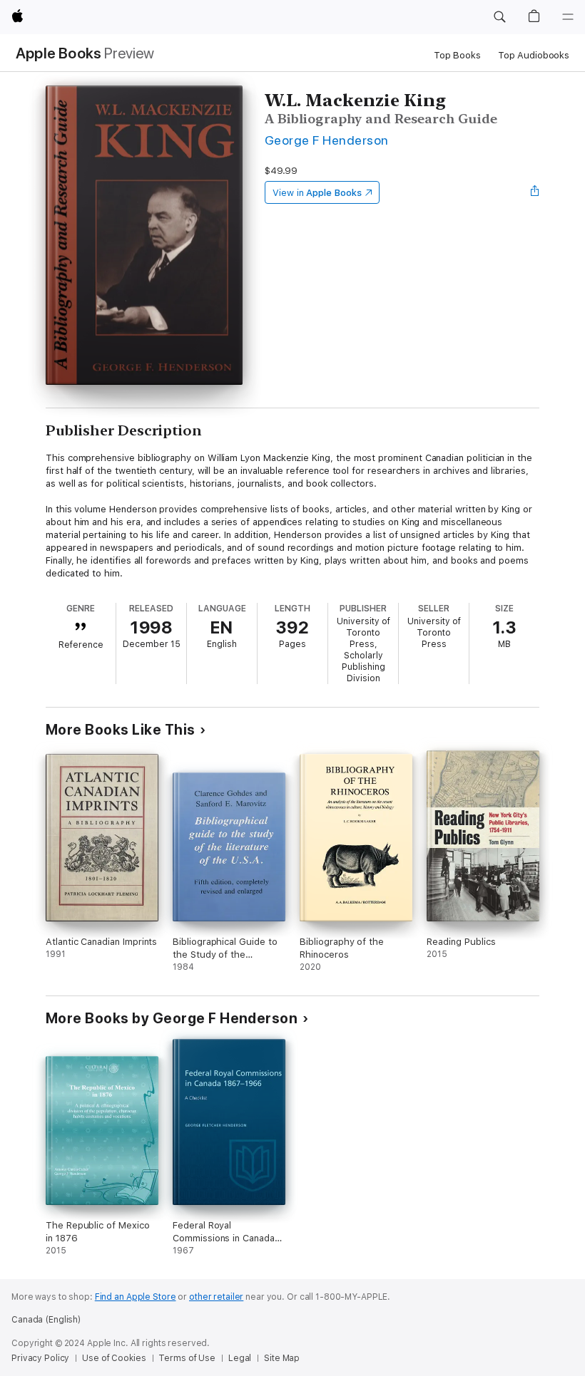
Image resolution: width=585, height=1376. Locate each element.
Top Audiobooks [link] (533, 55)
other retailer (216, 1297)
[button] (499, 17)
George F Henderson (327, 140)
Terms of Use (186, 1358)
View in (317, 192)
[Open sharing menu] (535, 192)
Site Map (282, 1358)
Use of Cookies (114, 1358)
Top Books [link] (457, 55)
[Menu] (568, 17)
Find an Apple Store (135, 1297)
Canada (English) (46, 1320)
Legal (239, 1358)
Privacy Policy (40, 1358)
